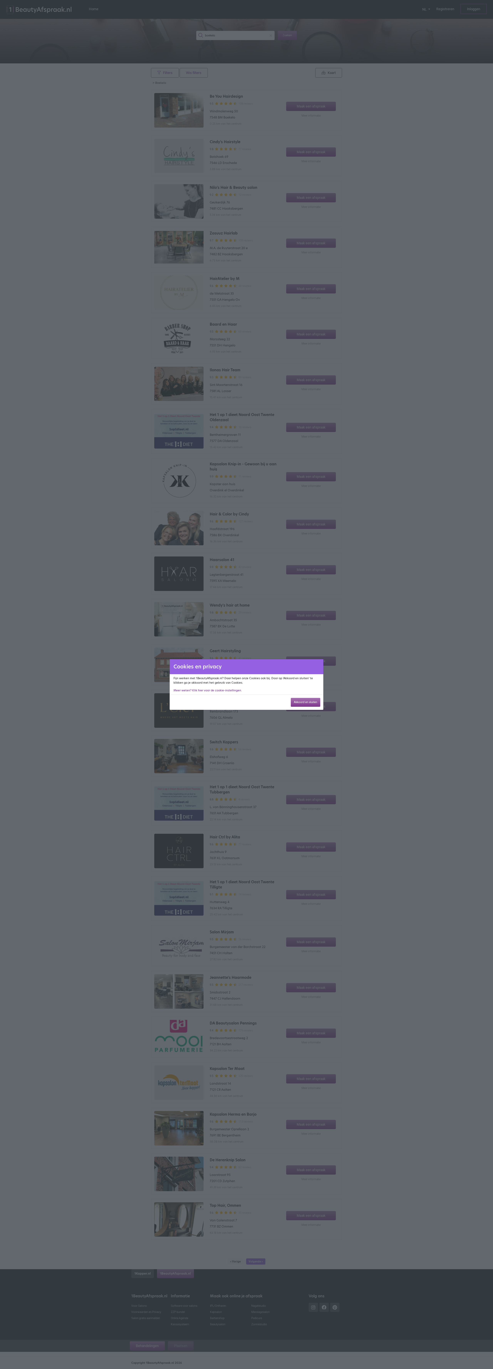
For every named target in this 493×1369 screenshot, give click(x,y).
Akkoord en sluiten (305, 702)
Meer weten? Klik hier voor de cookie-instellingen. (208, 690)
